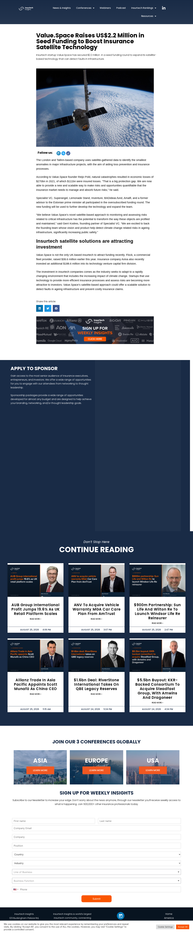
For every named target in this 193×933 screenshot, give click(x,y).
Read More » (35, 619)
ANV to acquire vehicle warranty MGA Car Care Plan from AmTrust (97, 609)
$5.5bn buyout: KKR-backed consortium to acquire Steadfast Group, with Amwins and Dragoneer (157, 689)
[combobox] (96, 872)
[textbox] (32, 872)
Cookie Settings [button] (165, 927)
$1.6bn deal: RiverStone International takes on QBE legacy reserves (96, 684)
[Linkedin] (59, 153)
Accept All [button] (182, 927)
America (169, 918)
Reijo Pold (84, 176)
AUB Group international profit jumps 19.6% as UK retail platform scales (35, 609)
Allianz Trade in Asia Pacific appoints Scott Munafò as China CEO (35, 684)
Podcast (121, 8)
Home (168, 914)
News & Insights (62, 8)
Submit (97, 898)
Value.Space (59, 176)
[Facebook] (68, 153)
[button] (39, 308)
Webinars (105, 8)
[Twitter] (63, 153)
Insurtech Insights (24, 914)
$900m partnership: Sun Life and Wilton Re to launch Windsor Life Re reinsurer (157, 611)
